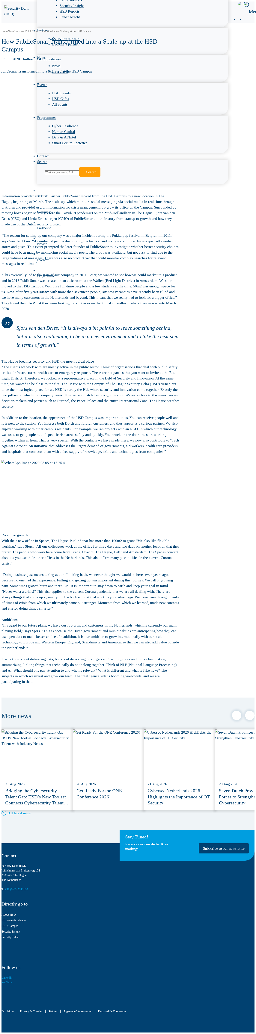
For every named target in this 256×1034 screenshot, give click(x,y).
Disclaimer (7, 1011)
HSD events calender (14, 920)
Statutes (53, 1011)
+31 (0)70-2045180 (16, 889)
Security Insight (10, 931)
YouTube (6, 982)
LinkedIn (6, 977)
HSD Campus (9, 925)
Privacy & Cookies (31, 1011)
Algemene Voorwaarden (77, 1011)
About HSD (8, 914)
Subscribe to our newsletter (224, 848)
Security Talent (10, 937)
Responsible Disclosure (112, 1011)
